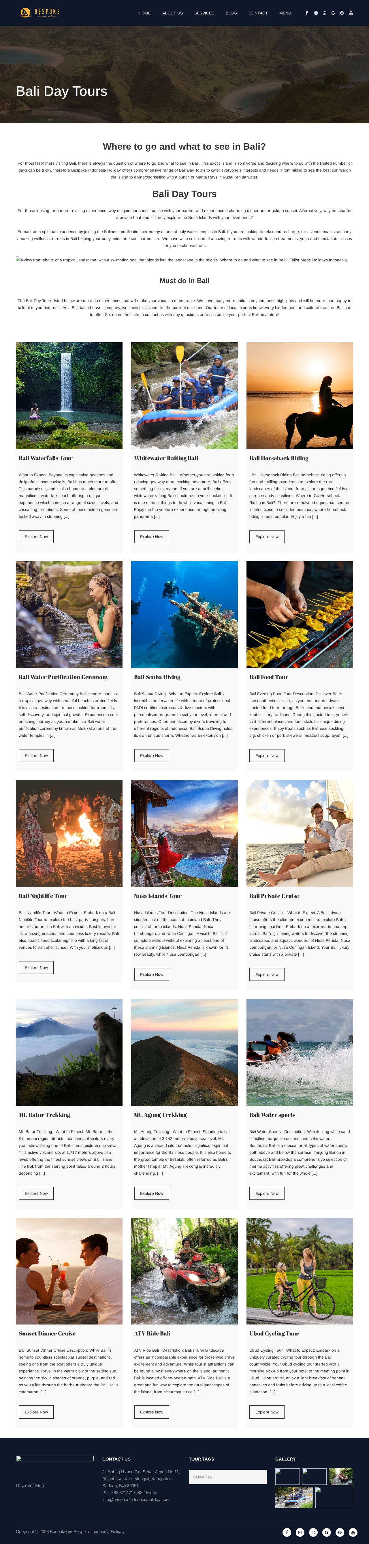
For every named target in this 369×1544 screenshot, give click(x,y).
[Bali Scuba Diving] (184, 614)
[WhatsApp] (323, 13)
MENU (285, 13)
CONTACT (258, 13)
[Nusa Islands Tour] (184, 833)
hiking (297, 170)
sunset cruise (151, 210)
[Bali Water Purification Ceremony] (69, 614)
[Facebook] (305, 13)
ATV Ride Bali (152, 1333)
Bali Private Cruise (274, 896)
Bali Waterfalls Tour (46, 458)
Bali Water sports (272, 1115)
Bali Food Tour (268, 677)
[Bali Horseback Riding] (299, 395)
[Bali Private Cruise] (299, 833)
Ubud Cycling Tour (274, 1333)
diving (139, 177)
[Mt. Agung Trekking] (184, 1052)
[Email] (331, 13)
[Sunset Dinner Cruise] (69, 1271)
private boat (130, 217)
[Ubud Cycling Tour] (299, 1271)
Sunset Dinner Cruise (47, 1333)
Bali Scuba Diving (157, 677)
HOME (145, 13)
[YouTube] (348, 13)
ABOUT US (172, 13)
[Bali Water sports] (299, 1052)
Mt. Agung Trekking (160, 1115)
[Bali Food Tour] (299, 614)
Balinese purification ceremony (132, 231)
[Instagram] (314, 13)
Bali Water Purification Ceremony (64, 677)
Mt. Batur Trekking (44, 1115)
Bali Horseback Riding (278, 458)
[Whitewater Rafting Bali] (184, 395)
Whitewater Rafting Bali (166, 458)
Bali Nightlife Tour (43, 896)
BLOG (231, 13)
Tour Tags (201, 1458)
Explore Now (36, 536)
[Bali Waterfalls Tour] (69, 395)
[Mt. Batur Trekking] (69, 1052)
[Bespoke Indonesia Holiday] (38, 12)
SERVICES (204, 13)
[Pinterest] (340, 13)
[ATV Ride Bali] (184, 1271)
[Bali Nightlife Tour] (69, 833)
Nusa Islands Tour (158, 896)
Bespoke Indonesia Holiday (99, 1531)
